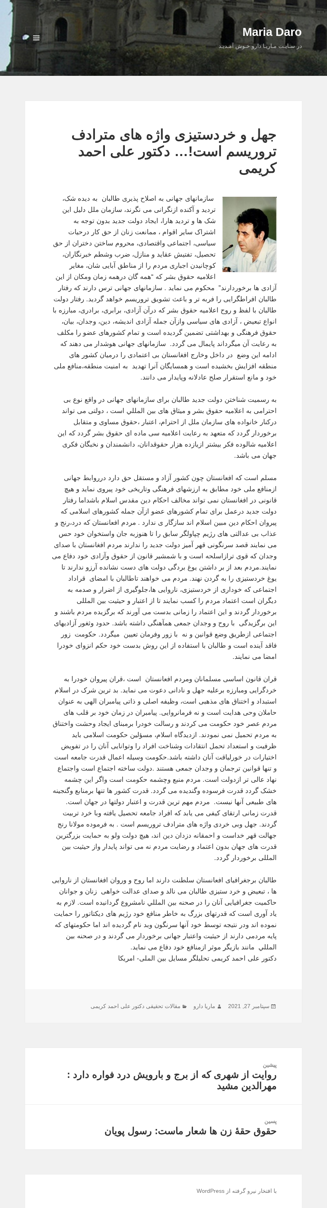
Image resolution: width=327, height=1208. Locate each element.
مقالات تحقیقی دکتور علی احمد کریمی (136, 1006)
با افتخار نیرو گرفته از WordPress (237, 1191)
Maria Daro (272, 32)
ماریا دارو (204, 1006)
